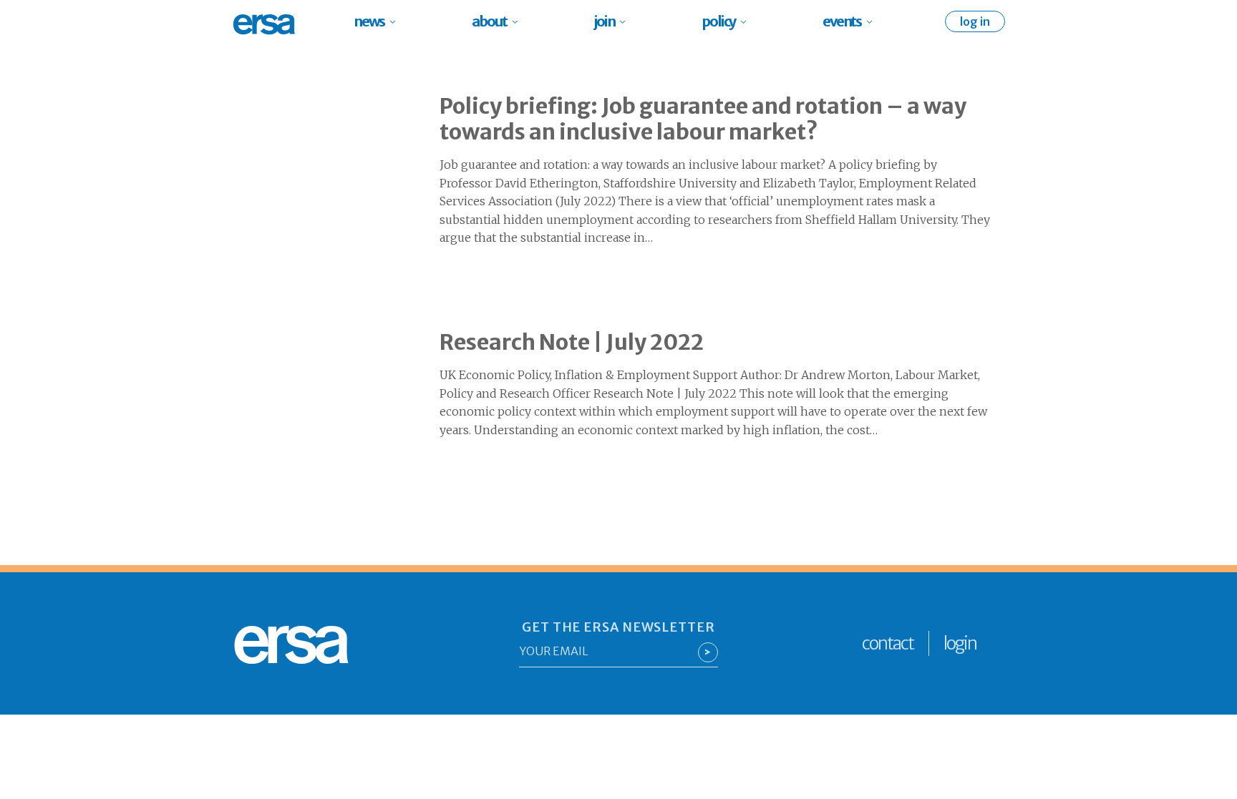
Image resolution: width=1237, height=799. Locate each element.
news (369, 21)
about (489, 21)
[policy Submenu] (747, 21)
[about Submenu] (519, 21)
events (842, 21)
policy (718, 21)
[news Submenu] (396, 21)
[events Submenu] (873, 21)
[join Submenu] (626, 21)
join (604, 21)
